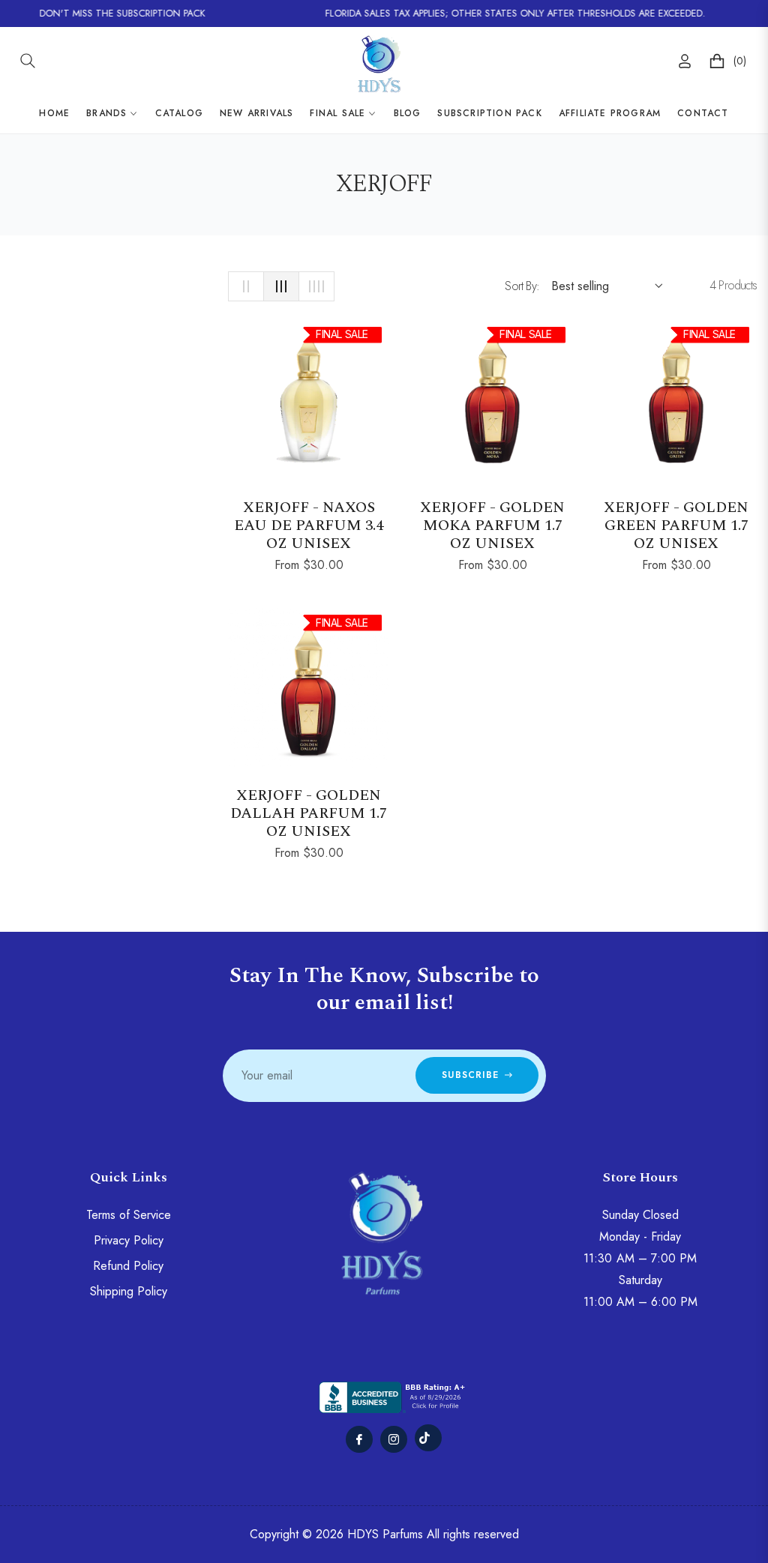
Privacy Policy (129, 1240)
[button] (27, 60)
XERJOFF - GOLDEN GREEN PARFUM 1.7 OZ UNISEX (676, 525)
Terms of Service (128, 1214)
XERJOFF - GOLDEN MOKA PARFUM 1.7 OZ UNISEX (492, 525)
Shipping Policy (128, 1291)
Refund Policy (128, 1265)
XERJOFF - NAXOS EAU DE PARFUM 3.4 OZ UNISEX (308, 525)
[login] (684, 61)
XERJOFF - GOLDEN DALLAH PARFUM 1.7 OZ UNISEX (308, 813)
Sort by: (522, 286)
